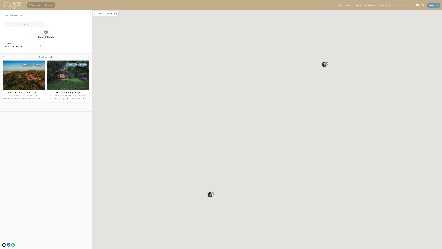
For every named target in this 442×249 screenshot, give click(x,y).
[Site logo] (13, 5)
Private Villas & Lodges (387, 5)
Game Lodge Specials (334, 5)
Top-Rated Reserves (353, 5)
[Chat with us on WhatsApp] (13, 245)
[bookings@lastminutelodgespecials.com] (4, 245)
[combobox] (24, 46)
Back (26, 25)
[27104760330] (8, 245)
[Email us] (417, 5)
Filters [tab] (6, 15)
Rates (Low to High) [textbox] (13, 46)
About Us (409, 5)
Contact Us (433, 5)
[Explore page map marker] (210, 194)
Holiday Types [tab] (16, 15)
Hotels (401, 5)
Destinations (369, 5)
